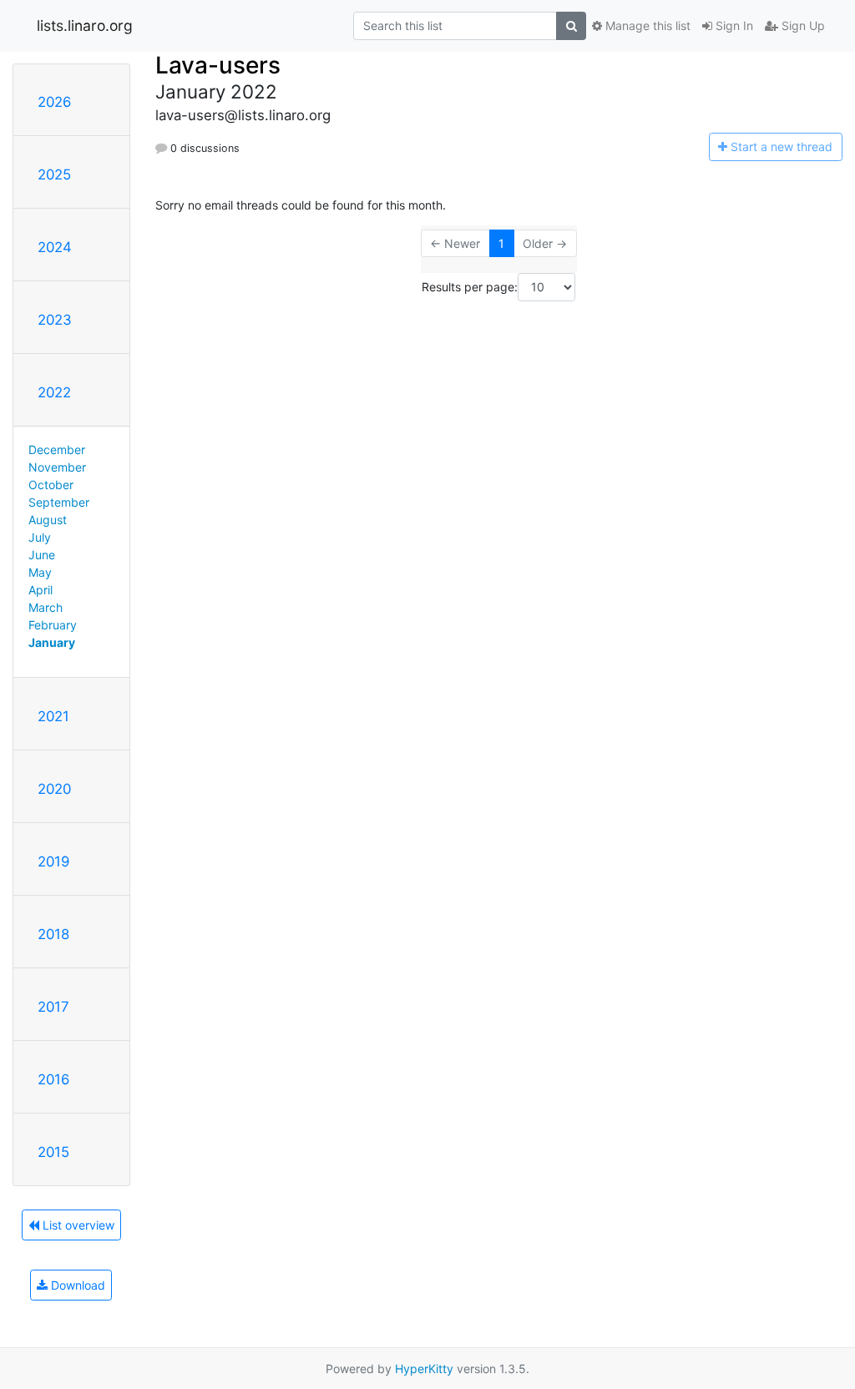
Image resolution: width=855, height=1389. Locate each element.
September (58, 502)
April (40, 590)
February (52, 625)
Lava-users (218, 65)
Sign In (732, 25)
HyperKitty (424, 1368)
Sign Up (801, 25)
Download (76, 1285)
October (50, 484)
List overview (76, 1225)
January (51, 642)
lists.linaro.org (85, 25)
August (47, 520)
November (57, 467)
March (45, 607)
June (41, 555)
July (39, 537)
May (40, 572)
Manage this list (646, 25)
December (56, 449)
